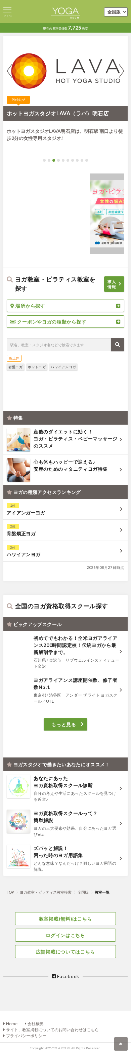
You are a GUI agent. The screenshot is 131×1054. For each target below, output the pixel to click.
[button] (44, 160)
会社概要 (36, 1023)
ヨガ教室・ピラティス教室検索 (46, 892)
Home (11, 1023)
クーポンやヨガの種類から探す (51, 321)
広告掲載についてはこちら (65, 951)
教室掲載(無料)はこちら (65, 919)
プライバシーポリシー (26, 1035)
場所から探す (29, 306)
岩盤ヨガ (15, 367)
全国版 (83, 892)
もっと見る (63, 724)
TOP (10, 892)
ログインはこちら (65, 935)
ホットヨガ (37, 367)
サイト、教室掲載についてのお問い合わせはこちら (52, 1029)
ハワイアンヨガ (63, 367)
